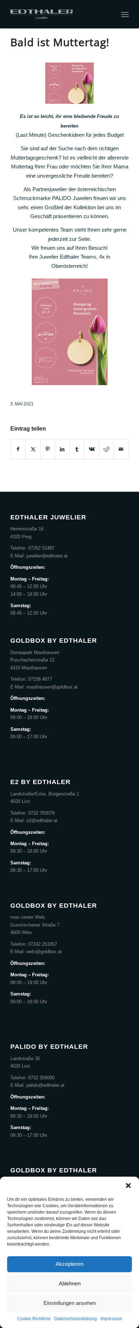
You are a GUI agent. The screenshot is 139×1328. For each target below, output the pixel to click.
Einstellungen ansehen (69, 1303)
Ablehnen (70, 1283)
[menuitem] (125, 14)
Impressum (111, 1318)
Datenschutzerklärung (75, 1318)
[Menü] (125, 14)
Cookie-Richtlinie (34, 1318)
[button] (128, 1185)
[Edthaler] (57, 14)
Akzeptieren (69, 1264)
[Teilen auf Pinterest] (48, 449)
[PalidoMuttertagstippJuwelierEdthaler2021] (69, 83)
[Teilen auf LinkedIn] (62, 449)
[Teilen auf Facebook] (18, 449)
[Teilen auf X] (33, 449)
